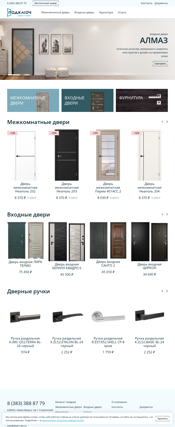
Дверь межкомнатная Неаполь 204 (149, 187)
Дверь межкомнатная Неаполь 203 (67, 187)
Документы (161, 3)
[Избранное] (160, 12)
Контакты (146, 3)
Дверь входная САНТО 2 (108, 263)
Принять (162, 418)
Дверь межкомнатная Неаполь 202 (25, 187)
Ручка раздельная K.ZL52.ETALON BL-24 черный (66, 342)
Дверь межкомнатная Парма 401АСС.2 (108, 187)
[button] (4, 74)
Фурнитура (106, 12)
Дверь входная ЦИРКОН (149, 266)
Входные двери (84, 12)
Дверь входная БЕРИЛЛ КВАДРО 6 (66, 266)
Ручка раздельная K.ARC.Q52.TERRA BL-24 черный (25, 342)
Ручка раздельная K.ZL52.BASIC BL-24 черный (149, 342)
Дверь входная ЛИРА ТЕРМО (25, 264)
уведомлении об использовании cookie (63, 420)
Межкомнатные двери (55, 12)
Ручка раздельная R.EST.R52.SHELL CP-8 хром (108, 342)
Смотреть (160, 63)
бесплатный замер (46, 3)
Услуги (122, 12)
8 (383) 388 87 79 (16, 3)
